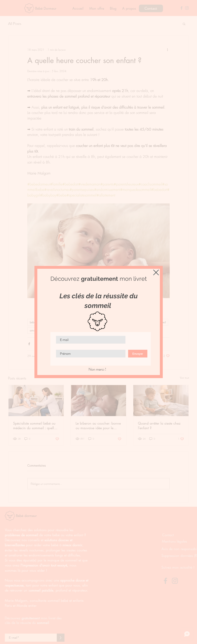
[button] (156, 272)
